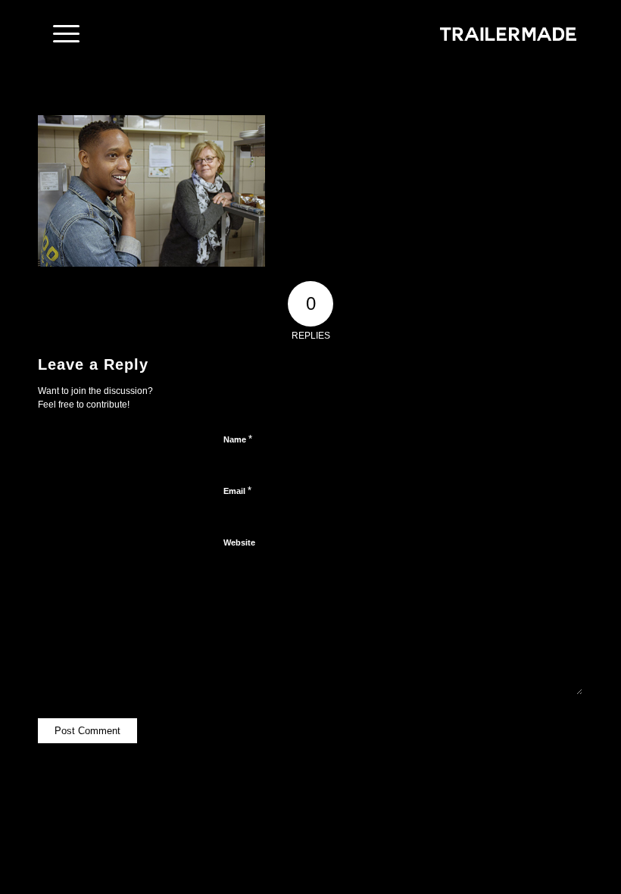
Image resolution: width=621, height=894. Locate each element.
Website (239, 542)
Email (237, 490)
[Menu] (59, 34)
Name (237, 439)
